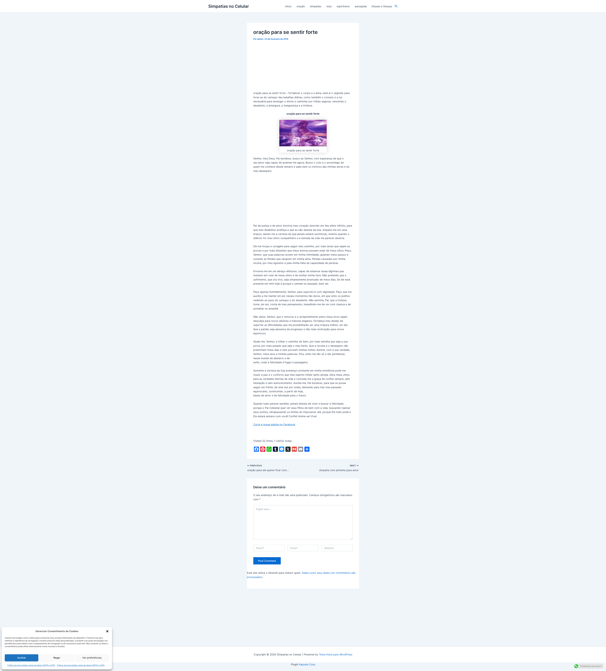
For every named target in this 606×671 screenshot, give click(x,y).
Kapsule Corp (307, 664)
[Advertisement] (303, 68)
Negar (56, 657)
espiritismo (343, 6)
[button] (107, 631)
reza (329, 6)
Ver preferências (92, 657)
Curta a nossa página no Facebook (274, 424)
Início (288, 6)
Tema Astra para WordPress (335, 654)
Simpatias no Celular (228, 6)
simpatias (315, 6)
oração (301, 6)
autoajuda (361, 6)
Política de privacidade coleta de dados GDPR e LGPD (31, 665)
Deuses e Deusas (382, 6)
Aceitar (21, 657)
